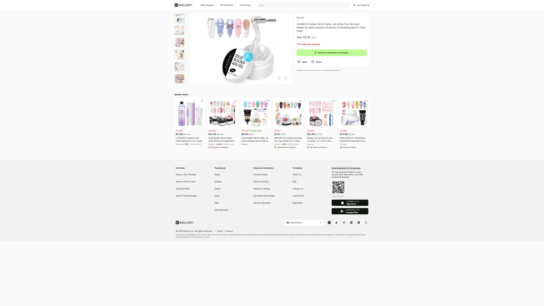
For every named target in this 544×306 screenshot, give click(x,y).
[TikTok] (336, 222)
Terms (220, 231)
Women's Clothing (262, 188)
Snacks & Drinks (261, 181)
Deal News (298, 203)
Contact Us (298, 188)
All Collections (226, 5)
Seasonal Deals (183, 188)
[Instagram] (329, 222)
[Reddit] (358, 222)
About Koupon (207, 5)
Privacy (229, 231)
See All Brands (221, 210)
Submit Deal (298, 196)
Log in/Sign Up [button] (363, 5)
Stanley (218, 181)
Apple (217, 174)
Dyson (217, 188)
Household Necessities (264, 196)
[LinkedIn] (351, 222)
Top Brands (245, 5)
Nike (217, 203)
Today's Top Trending (186, 174)
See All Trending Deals (186, 196)
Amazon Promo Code (185, 181)
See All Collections (262, 203)
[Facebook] (344, 222)
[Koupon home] (186, 5)
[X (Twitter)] (366, 222)
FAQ (295, 181)
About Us (297, 174)
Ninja (217, 196)
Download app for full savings (346, 168)
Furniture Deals (260, 174)
